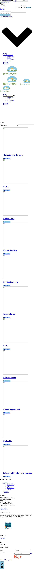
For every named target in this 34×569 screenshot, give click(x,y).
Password (23, 5)
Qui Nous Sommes (8, 55)
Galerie (8, 61)
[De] (26, 1)
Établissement (10, 56)
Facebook (2, 538)
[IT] (8, 2)
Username (2, 5)
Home (5, 53)
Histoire (9, 58)
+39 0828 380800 (6, 1)
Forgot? (2, 9)
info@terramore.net (18, 1)
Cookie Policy (3, 509)
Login (2, 4)
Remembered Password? (6, 16)
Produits (5, 62)
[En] (3, 2)
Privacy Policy (4, 508)
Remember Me (21, 7)
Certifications (10, 59)
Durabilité (5, 63)
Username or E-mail (5, 13)
